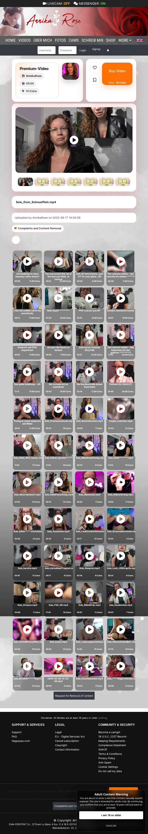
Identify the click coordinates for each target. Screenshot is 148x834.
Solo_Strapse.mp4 (27, 605)
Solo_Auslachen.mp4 (58, 531)
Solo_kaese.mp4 (58, 641)
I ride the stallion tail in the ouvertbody (27, 312)
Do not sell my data (110, 771)
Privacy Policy (106, 758)
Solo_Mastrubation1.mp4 (27, 494)
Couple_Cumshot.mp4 (120, 421)
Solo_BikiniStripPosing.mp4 (90, 457)
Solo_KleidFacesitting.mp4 (59, 494)
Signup (96, 49)
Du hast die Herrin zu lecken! (58, 348)
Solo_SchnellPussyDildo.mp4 (29, 641)
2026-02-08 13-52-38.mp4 (58, 680)
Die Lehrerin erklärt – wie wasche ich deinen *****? (120, 275)
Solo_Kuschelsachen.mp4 (89, 678)
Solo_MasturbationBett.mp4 (122, 641)
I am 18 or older (111, 815)
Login (83, 50)
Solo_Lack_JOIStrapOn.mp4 (122, 568)
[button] (139, 40)
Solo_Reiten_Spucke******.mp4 (62, 457)
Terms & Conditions (110, 753)
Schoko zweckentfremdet (120, 310)
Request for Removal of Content (74, 695)
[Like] (95, 68)
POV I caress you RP (89, 310)
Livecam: (58, 3)
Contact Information (67, 749)
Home (10, 40)
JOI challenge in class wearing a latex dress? (27, 275)
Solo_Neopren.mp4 (89, 568)
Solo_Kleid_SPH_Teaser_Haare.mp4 (32, 457)
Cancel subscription (67, 740)
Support (16, 732)
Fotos (60, 40)
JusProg (102, 718)
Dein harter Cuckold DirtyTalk (89, 348)
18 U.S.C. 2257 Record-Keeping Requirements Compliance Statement (112, 741)
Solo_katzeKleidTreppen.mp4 (60, 568)
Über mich (43, 40)
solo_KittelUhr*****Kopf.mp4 (29, 678)
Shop (111, 40)
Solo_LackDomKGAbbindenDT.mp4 (94, 531)
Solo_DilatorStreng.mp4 (120, 494)
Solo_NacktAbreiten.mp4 (89, 421)
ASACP (102, 749)
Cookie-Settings (108, 766)
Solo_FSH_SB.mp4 (58, 605)
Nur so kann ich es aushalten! (58, 385)
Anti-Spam (104, 762)
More (123, 40)
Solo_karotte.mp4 (27, 568)
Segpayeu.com (21, 740)
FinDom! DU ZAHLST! (120, 384)
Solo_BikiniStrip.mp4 (90, 605)
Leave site (111, 825)
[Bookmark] (95, 80)
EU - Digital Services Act (70, 736)
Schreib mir (92, 40)
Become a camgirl (109, 732)
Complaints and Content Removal (74, 805)
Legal (58, 732)
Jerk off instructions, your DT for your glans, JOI (89, 275)
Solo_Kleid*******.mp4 (120, 457)
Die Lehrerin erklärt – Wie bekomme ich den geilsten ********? (121, 350)
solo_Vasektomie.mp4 (120, 605)
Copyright (61, 745)
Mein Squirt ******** (58, 310)
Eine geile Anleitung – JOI (27, 384)
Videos (24, 40)
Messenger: (92, 3)
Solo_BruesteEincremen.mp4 (122, 531)
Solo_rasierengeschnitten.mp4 (92, 641)
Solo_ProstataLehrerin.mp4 (59, 421)
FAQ (14, 736)
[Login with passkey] (108, 50)
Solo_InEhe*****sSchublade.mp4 (31, 531)
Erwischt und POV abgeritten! (27, 348)
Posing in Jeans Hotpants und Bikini (27, 422)
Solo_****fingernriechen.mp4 (122, 678)
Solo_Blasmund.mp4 (89, 494)
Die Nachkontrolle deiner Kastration (90, 385)
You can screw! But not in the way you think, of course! (58, 276)
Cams (74, 40)
